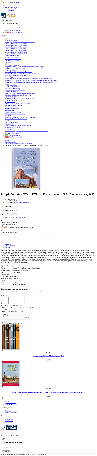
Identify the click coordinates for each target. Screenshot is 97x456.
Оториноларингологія (12, 108)
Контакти (17, 2)
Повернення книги (11, 412)
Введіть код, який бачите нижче (12, 311)
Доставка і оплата (10, 403)
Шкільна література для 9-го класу (16, 50)
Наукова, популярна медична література (17, 103)
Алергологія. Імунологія (12, 88)
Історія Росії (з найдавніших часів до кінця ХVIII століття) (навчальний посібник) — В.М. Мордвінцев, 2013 (48, 392)
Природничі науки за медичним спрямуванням (20, 117)
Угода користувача (11, 404)
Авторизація (12, 9)
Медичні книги (12, 85)
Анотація (8, 244)
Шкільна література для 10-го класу (16, 52)
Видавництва (9, 421)
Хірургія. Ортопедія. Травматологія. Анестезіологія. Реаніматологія (26, 131)
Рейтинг (3, 307)
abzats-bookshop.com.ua (7, 433)
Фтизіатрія (8, 129)
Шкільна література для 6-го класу (16, 45)
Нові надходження (12, 30)
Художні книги (12, 40)
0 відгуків (5, 217)
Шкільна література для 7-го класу (16, 47)
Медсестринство (10, 102)
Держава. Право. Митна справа (15, 68)
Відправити (6, 451)
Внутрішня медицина (11, 91)
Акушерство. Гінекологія (13, 86)
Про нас (7, 401)
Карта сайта (8, 422)
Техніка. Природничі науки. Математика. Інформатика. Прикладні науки (28, 78)
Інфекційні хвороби (11, 97)
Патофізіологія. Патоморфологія (15, 114)
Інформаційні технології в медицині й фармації (20, 98)
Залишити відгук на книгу (17, 217)
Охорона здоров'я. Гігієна (13, 112)
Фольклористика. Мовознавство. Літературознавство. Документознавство (29, 82)
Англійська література (12, 57)
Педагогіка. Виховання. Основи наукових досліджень (22, 73)
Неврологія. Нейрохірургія (13, 105)
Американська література (13, 59)
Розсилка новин (10, 419)
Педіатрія (8, 115)
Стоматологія (9, 124)
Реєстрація (11, 10)
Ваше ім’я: (4, 295)
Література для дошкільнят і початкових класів (20, 42)
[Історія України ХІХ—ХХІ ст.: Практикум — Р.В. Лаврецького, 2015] (26, 190)
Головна (7, 140)
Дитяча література (13, 133)
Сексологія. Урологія (11, 122)
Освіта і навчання (13, 65)
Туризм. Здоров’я (10, 77)
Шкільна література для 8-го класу (16, 48)
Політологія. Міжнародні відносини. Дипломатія (20, 75)
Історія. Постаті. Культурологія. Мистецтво (18, 72)
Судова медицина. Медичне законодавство (18, 125)
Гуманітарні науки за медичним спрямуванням (20, 93)
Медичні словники (11, 100)
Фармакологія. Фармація (12, 127)
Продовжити (5, 321)
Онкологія (8, 107)
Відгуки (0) (8, 247)
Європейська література (12, 60)
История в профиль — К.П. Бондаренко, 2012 (48, 356)
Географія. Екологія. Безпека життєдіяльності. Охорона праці (24, 67)
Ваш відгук (4, 304)
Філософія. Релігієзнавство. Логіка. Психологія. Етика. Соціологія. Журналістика (31, 80)
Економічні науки (10, 70)
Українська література (12, 55)
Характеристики (10, 245)
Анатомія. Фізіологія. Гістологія (15, 90)
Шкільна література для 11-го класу (16, 54)
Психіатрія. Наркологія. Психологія (16, 119)
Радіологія (8, 120)
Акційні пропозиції (13, 32)
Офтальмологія (9, 110)
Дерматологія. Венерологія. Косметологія (18, 95)
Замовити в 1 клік (12, 214)
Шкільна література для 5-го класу (16, 43)
